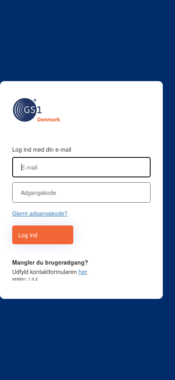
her (83, 271)
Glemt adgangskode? (40, 213)
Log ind (27, 235)
